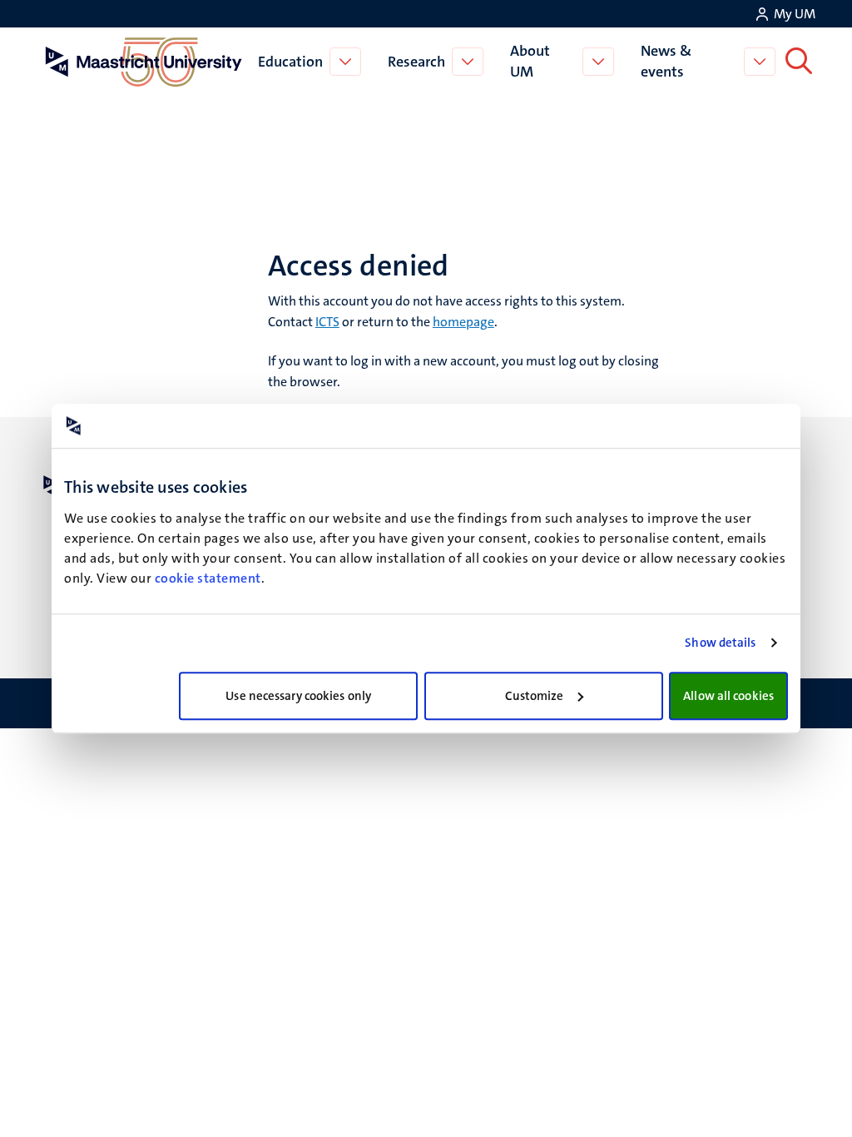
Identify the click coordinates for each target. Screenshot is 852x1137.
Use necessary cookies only (298, 696)
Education (290, 62)
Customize (534, 696)
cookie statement (208, 578)
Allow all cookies (728, 696)
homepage (463, 321)
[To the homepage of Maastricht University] (144, 62)
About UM (530, 61)
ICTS (327, 321)
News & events (666, 61)
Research (416, 62)
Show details (720, 642)
